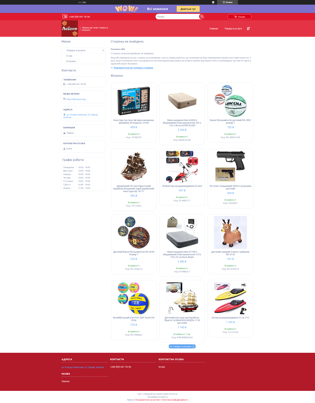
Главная (214, 28)
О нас (69, 55)
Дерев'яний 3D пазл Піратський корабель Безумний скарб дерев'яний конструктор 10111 (133, 189)
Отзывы (71, 61)
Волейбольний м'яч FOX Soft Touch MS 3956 (134, 319)
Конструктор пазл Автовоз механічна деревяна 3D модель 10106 (134, 121)
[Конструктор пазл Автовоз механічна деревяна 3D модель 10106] (134, 100)
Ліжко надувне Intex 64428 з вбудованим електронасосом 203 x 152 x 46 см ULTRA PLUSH (182, 123)
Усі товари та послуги (180, 346)
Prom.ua (174, 394)
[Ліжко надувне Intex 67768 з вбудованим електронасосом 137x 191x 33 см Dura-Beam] (182, 232)
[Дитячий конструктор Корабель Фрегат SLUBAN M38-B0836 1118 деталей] (182, 298)
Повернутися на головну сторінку (133, 67)
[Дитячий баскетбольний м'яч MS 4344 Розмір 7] (134, 232)
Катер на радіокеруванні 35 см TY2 (230, 317)
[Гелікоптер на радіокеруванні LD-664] (182, 166)
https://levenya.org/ (76, 99)
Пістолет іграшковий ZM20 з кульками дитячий (230, 187)
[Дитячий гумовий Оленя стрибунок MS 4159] (230, 232)
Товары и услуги (233, 28)
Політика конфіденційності (175, 400)
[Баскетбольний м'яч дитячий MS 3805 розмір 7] (230, 100)
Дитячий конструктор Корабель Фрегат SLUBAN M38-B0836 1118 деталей (182, 320)
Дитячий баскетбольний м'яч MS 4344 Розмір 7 (133, 253)
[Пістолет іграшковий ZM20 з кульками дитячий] (230, 166)
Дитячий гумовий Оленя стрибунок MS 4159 (230, 253)
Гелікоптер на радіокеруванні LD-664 (182, 186)
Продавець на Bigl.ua (157, 397)
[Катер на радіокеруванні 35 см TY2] (230, 298)
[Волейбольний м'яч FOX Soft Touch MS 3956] (134, 298)
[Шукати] (202, 16)
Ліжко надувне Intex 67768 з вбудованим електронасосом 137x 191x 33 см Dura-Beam (182, 254)
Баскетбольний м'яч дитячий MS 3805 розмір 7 (230, 121)
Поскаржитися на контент (148, 400)
